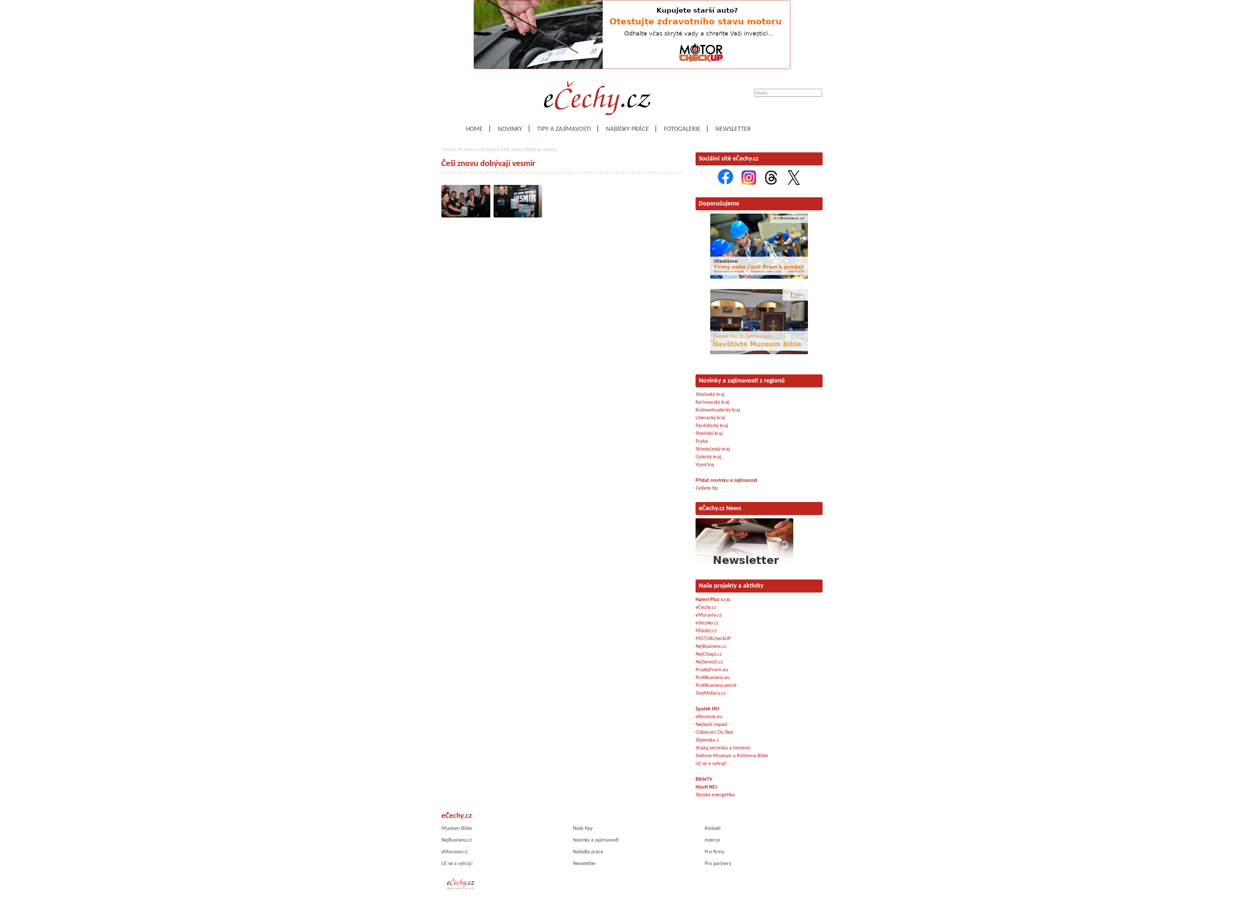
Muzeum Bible (456, 828)
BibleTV (704, 779)
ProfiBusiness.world (716, 685)
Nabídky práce (627, 129)
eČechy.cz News (720, 508)
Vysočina (705, 465)
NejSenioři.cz (709, 662)
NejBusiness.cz (711, 646)
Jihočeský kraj (710, 394)
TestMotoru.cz (711, 693)
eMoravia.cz (709, 615)
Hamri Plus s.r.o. (713, 599)
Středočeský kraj (713, 449)
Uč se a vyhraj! (711, 763)
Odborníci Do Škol (714, 732)
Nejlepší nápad (711, 724)
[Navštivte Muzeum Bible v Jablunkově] (759, 353)
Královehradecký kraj (718, 410)
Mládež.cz (706, 631)
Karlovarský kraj (712, 402)
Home (474, 129)
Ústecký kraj (708, 457)
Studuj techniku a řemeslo (723, 748)
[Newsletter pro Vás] (744, 565)
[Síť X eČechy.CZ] (793, 183)
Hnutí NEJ (706, 787)
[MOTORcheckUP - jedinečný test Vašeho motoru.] (632, 67)
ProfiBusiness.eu (713, 677)
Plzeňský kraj (709, 433)
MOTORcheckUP (713, 638)
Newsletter (733, 129)
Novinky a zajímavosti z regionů (742, 381)
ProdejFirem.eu (712, 670)
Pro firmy (714, 852)
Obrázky (487, 149)
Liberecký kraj (710, 418)
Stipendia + (707, 740)
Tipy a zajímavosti (564, 129)
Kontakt (713, 828)
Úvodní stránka (457, 149)
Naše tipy (583, 828)
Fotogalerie (682, 129)
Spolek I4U (707, 709)
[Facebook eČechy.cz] (725, 183)
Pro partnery (718, 863)
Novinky (510, 129)
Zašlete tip (707, 488)
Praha (702, 441)
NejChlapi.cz (709, 654)
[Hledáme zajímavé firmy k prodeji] (759, 277)
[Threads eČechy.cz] (771, 183)
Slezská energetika (715, 795)
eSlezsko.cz (707, 623)
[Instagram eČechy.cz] (748, 183)
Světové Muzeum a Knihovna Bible (732, 756)
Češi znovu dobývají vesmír (529, 149)
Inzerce (712, 840)
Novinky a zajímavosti (596, 840)
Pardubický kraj (712, 425)
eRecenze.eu (709, 716)
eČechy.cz (706, 607)
